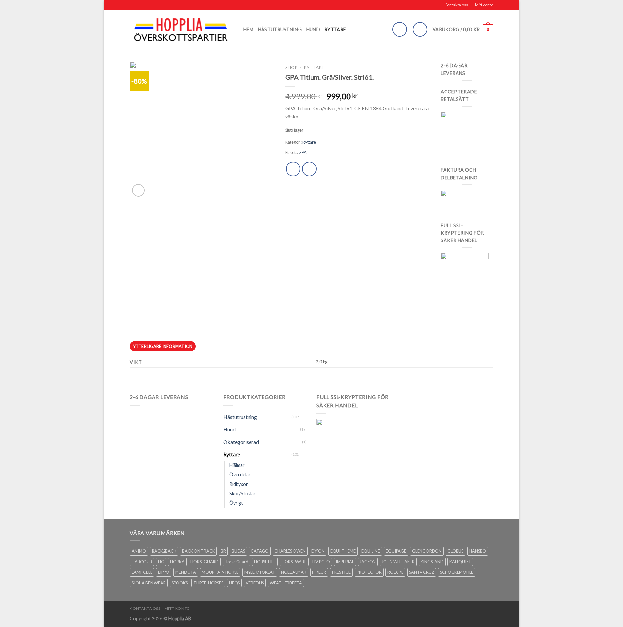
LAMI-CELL (142, 572)
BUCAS (238, 551)
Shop (291, 67)
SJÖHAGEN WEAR (149, 582)
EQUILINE (370, 551)
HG (161, 561)
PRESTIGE (341, 572)
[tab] (163, 346)
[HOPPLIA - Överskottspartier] (182, 29)
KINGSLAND (432, 561)
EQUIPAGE (396, 551)
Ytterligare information (163, 346)
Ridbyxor (238, 484)
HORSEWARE (294, 561)
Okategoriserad (241, 442)
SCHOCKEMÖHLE (456, 572)
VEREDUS (255, 582)
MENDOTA (185, 572)
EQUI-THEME (343, 551)
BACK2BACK (164, 551)
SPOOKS (180, 582)
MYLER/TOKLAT (259, 572)
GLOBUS (455, 551)
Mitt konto (484, 4)
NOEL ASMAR (293, 572)
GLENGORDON (427, 551)
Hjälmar (237, 465)
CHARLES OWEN (290, 551)
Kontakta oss (456, 4)
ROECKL (395, 572)
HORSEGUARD (204, 561)
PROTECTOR (369, 572)
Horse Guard (236, 561)
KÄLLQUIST (460, 561)
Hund (313, 29)
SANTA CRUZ (421, 572)
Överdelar (239, 474)
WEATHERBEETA (286, 582)
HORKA (177, 561)
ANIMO (139, 551)
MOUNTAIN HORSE (220, 572)
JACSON (368, 561)
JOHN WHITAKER (398, 561)
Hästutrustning (280, 29)
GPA (303, 152)
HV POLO (321, 561)
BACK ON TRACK (198, 551)
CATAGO (260, 551)
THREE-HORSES (208, 582)
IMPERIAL (345, 561)
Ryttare (335, 29)
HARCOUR (142, 561)
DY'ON (318, 551)
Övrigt (236, 503)
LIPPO (163, 572)
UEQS (234, 582)
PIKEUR (319, 572)
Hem (248, 29)
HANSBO (477, 551)
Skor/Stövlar (242, 493)
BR (223, 551)
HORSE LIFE (265, 561)
